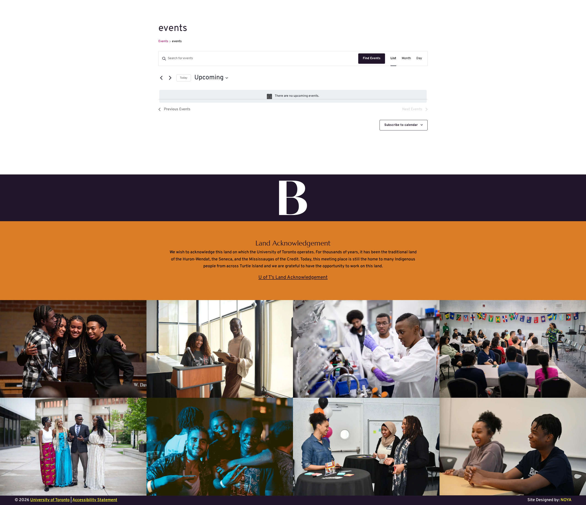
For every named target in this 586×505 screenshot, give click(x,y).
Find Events (371, 58)
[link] (393, 58)
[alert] (293, 96)
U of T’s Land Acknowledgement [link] (293, 277)
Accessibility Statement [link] (94, 500)
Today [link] (183, 78)
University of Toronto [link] (50, 500)
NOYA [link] (566, 500)
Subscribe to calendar (401, 125)
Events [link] (163, 41)
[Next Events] (170, 78)
